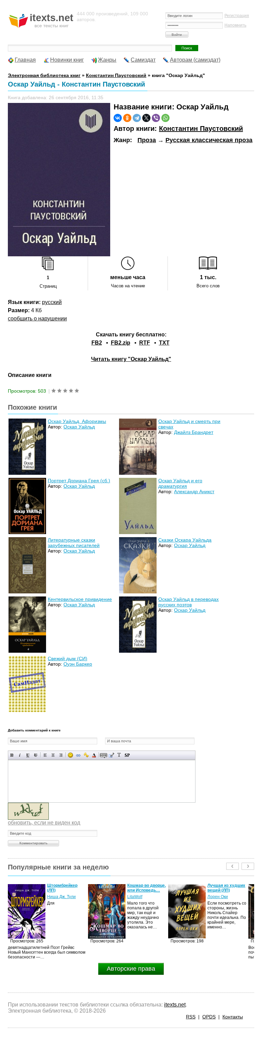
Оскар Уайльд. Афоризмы (77, 421)
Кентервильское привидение (80, 599)
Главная (25, 60)
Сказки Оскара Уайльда (185, 540)
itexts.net (175, 1005)
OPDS (209, 1016)
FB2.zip (120, 343)
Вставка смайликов (70, 755)
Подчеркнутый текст (28, 755)
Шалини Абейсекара (219, 899)
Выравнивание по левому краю (45, 755)
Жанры (107, 60)
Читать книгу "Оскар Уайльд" (131, 359)
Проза (146, 140)
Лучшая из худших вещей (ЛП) (146, 888)
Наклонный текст (20, 755)
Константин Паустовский (201, 128)
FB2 (96, 343)
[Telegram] (137, 118)
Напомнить (235, 25)
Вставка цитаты (111, 755)
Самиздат (143, 60)
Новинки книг (67, 60)
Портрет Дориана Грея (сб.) (79, 480)
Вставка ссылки (78, 755)
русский (52, 302)
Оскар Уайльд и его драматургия (180, 483)
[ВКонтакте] (118, 118)
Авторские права (131, 968)
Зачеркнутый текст (36, 755)
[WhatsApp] (165, 118)
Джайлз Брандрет (193, 432)
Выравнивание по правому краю (61, 755)
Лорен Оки (137, 896)
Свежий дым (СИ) (67, 658)
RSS (190, 1016)
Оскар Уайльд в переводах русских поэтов (188, 601)
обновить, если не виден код (44, 823)
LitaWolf (54, 896)
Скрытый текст (103, 755)
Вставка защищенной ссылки (86, 755)
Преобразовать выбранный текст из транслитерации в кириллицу (119, 755)
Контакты (232, 1016)
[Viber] (156, 118)
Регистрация (236, 15)
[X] (146, 118)
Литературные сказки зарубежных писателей (74, 542)
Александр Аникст (194, 491)
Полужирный (12, 755)
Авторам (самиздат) (195, 60)
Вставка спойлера (127, 755)
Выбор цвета (94, 755)
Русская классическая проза (208, 140)
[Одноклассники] (127, 118)
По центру (53, 755)
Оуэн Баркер (77, 664)
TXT (164, 343)
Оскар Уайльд (79, 426)
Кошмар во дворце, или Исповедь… (66, 888)
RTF (144, 343)
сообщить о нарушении (37, 318)
